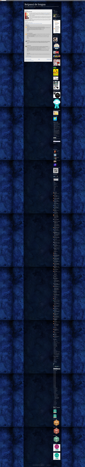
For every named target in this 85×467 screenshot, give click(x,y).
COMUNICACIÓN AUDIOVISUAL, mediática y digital (57, 233)
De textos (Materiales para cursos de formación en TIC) (56, 132)
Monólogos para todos (28, 11)
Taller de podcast (55, 135)
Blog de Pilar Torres (56, 215)
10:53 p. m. (28, 38)
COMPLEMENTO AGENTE (56, 227)
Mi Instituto (55, 134)
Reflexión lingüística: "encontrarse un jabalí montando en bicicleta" (57, 246)
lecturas (39, 23)
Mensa (54, 360)
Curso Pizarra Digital (56, 125)
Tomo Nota (55, 323)
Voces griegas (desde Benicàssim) (56, 329)
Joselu (27, 40)
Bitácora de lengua (56, 214)
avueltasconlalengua (56, 207)
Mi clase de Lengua (56, 308)
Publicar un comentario (28, 56)
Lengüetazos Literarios (56, 288)
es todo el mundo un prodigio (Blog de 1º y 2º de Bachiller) (56, 130)
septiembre (56, 390)
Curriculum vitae (55, 12)
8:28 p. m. (28, 43)
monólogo (41, 23)
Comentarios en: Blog (56, 224)
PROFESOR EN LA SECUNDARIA (56, 319)
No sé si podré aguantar (58, 150)
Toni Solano (28, 45)
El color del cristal (55, 346)
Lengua (54, 188)
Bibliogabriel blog (56, 212)
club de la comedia (36, 23)
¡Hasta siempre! (55, 327)
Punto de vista (55, 352)
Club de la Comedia (46, 13)
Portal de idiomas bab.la (56, 358)
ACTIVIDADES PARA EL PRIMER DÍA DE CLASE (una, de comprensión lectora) (56, 289)
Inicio (39, 59)
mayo (55, 400)
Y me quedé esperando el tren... (57, 354)
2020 (54, 376)
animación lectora (31, 23)
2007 (54, 387)
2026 (54, 371)
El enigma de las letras (56, 258)
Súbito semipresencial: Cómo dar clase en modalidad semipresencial (56, 256)
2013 (54, 382)
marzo (55, 402)
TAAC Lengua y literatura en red (57, 123)
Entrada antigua (49, 59)
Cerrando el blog (55, 253)
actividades (28, 23)
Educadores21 (55, 344)
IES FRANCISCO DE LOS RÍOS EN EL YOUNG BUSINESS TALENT (57, 311)
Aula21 (54, 340)
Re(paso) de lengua (35, 4)
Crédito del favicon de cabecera (29, 462)
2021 (54, 375)
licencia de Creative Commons (56, 138)
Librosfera (55, 296)
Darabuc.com (55, 239)
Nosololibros (55, 310)
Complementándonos (56, 229)
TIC (54, 185)
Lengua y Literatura (56, 283)
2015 (54, 380)
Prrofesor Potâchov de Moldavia (57, 351)
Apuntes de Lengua (56, 203)
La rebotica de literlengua (56, 280)
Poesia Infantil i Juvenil (56, 316)
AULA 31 (55, 205)
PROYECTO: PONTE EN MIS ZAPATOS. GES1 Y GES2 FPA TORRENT (56, 264)
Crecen (55, 399)
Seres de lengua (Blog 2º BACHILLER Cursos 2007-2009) (57, 131)
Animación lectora (55, 183)
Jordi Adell (55, 349)
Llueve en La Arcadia (56, 303)
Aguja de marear (55, 195)
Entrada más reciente (28, 59)
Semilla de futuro (56, 396)
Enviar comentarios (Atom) (31, 60)
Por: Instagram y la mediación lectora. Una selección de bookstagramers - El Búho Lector (57, 225)
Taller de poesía (55, 395)
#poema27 (55, 182)
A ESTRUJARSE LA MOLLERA (57, 267)
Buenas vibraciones (56, 341)
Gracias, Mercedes (58, 160)
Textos (54, 190)
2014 (54, 381)
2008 (54, 386)
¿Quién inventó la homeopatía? (57, 243)
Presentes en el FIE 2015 (56, 269)
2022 (54, 374)
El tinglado (55, 347)
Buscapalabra (55, 361)
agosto (55, 391)
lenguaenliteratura (56, 286)
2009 (54, 385)
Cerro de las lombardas (56, 219)
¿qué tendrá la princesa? (56, 336)
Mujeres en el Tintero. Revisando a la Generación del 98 (57, 281)
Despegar (55, 276)
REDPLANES (55, 274)
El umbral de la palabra (56, 263)
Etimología (55, 357)
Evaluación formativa (56, 251)
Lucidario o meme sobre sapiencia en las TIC (56, 397)
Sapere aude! (55, 321)
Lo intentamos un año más (56, 330)
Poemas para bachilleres (58, 157)
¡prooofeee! (55, 334)
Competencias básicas (56, 186)
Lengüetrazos (55, 291)
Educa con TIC (55, 343)
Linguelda (55, 298)
